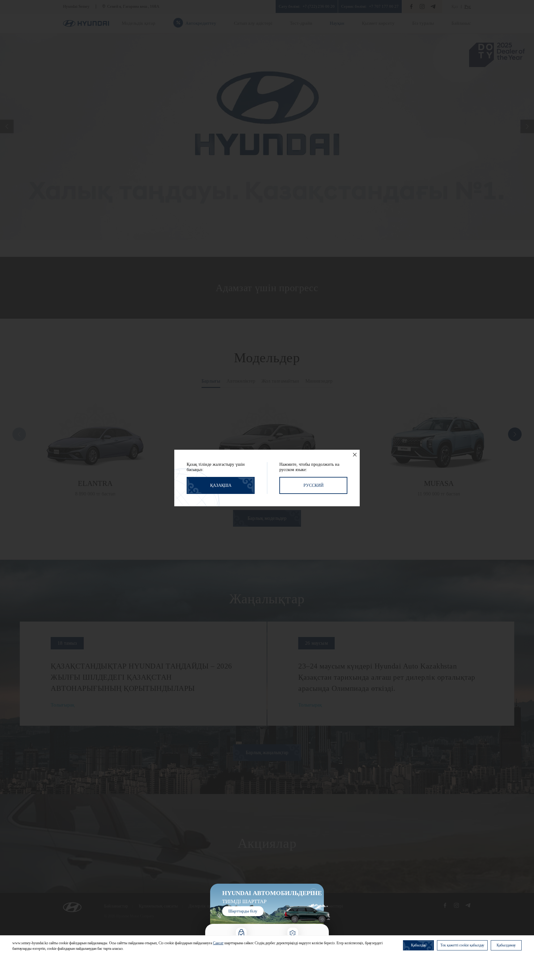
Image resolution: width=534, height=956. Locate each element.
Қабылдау (418, 945)
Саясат (218, 943)
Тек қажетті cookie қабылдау (462, 945)
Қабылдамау (506, 945)
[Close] (355, 455)
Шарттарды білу (242, 911)
